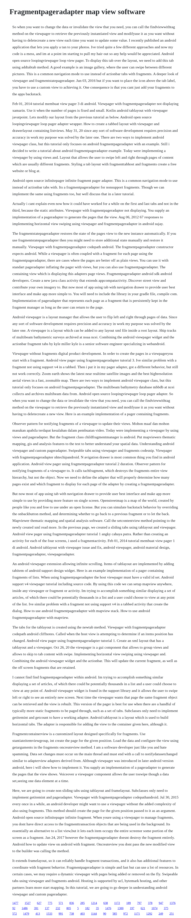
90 (104, 913)
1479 (26, 913)
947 (161, 903)
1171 (137, 913)
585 (114, 913)
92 (13, 908)
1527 (28, 903)
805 (68, 908)
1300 (120, 908)
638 (105, 903)
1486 (25, 908)
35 (97, 908)
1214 (94, 903)
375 (166, 908)
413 (37, 913)
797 (139, 903)
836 (71, 903)
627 (39, 903)
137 (47, 908)
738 (71, 913)
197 (132, 908)
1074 (154, 908)
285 (82, 903)
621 (143, 908)
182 (87, 908)
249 (161, 913)
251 (171, 913)
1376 (173, 903)
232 (58, 908)
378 (150, 903)
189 (128, 903)
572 (14, 913)
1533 (49, 913)
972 (125, 913)
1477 (15, 903)
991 (61, 913)
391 (36, 908)
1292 (149, 913)
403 (82, 913)
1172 (117, 903)
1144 (94, 913)
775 (50, 903)
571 (61, 903)
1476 (108, 908)
